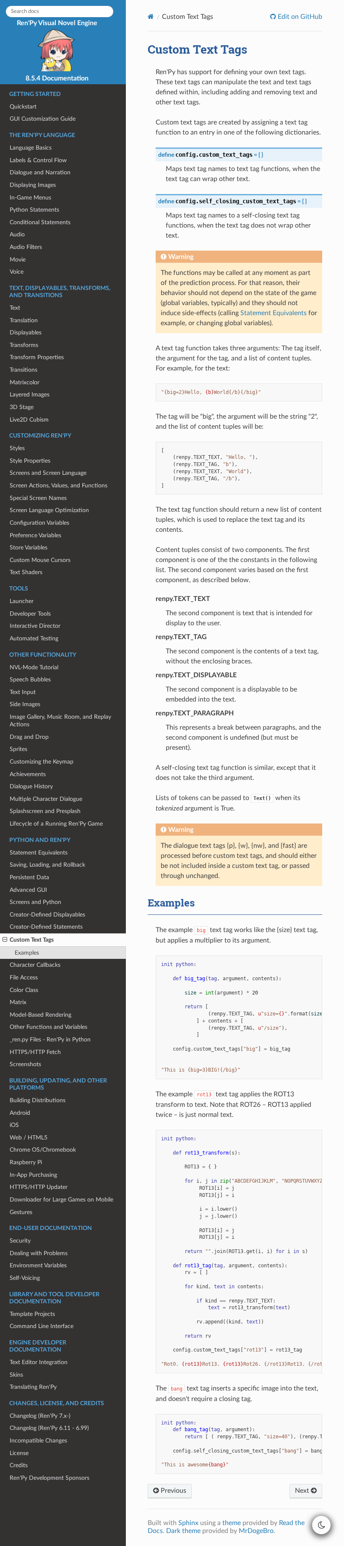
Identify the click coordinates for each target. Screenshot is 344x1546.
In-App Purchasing (33, 1175)
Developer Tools (30, 614)
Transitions (23, 370)
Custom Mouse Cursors (40, 560)
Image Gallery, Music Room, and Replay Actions (60, 721)
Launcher (22, 601)
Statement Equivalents (39, 852)
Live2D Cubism (29, 420)
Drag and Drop (29, 737)
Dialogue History (31, 786)
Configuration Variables (39, 523)
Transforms (24, 345)
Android (20, 1113)
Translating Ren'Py (33, 1387)
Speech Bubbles (30, 679)
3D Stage (22, 407)
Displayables (26, 332)
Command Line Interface (41, 1326)
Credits (19, 1465)
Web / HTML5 (28, 1137)
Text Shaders (26, 572)
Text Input (23, 692)
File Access (24, 977)
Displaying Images (33, 185)
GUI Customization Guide (43, 119)
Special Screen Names (38, 498)
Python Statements (34, 210)
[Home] (151, 16)
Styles (17, 448)
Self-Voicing (25, 1278)
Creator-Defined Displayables (47, 915)
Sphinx (188, 1523)
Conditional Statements (40, 222)
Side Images (25, 704)
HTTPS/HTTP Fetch (35, 1052)
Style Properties (30, 461)
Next (303, 1490)
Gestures (21, 1212)
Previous (172, 1490)
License (19, 1453)
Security (20, 1241)
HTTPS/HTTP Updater (39, 1187)
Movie (18, 259)
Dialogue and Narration (40, 172)
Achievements (28, 774)
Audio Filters (26, 247)
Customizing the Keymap (41, 762)
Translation (24, 320)
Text (15, 308)
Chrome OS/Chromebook (43, 1150)
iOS (14, 1125)
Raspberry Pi (26, 1162)
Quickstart (23, 107)
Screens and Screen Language (48, 473)
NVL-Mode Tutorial (34, 667)
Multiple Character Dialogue (46, 799)
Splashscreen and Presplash (45, 811)
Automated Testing (34, 638)
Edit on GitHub (299, 16)
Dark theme (183, 1531)
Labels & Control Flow (38, 160)
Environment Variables (38, 1265)
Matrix (18, 1002)
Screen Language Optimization (49, 510)
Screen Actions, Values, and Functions (58, 485)
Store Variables (28, 547)
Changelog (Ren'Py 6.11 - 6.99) (49, 1428)
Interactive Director (35, 626)
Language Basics (31, 148)
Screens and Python (35, 902)
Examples (27, 953)
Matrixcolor (24, 382)
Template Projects (32, 1314)
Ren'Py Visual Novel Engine (57, 23)
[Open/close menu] (5, 940)
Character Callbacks (35, 965)
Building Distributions (37, 1100)
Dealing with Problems (39, 1253)
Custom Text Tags (32, 940)
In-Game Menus (30, 197)
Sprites (18, 749)
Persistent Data (29, 877)
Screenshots (25, 1064)
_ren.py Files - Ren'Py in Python (50, 1039)
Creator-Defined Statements (46, 927)
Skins (16, 1375)
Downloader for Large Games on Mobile (61, 1199)
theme (231, 1523)
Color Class (24, 990)
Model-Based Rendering (40, 1015)
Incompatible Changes (38, 1440)
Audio (17, 234)
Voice (16, 272)
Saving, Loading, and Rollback (47, 865)
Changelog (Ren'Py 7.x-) (40, 1416)
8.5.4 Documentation (57, 78)
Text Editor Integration (39, 1362)
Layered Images (30, 394)
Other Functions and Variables (48, 1027)
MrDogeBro (256, 1531)
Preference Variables (35, 535)
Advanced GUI (28, 890)
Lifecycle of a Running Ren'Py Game (56, 824)
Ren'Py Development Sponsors (49, 1478)
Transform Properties (37, 357)
